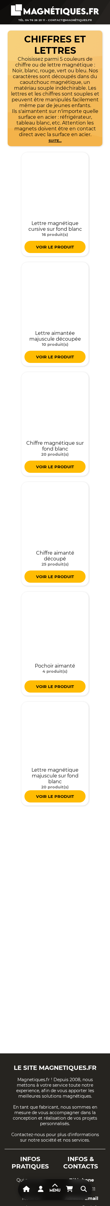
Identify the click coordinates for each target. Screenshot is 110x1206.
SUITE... (55, 141)
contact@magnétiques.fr (70, 20)
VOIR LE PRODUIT (55, 246)
